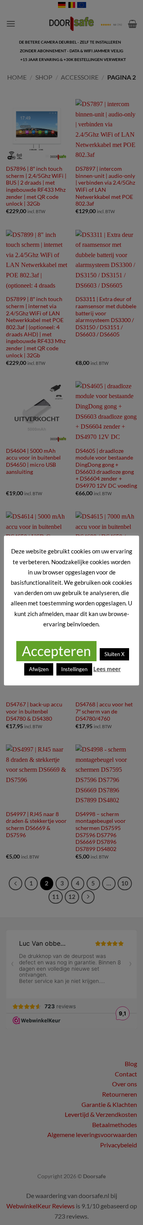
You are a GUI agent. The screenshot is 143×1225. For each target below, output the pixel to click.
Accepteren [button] (56, 651)
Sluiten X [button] (114, 654)
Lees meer (107, 668)
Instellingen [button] (74, 669)
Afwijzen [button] (38, 669)
